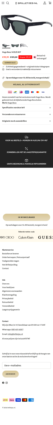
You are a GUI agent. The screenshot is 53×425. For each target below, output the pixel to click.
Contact (5, 268)
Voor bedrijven (8, 287)
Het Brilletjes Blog (9, 265)
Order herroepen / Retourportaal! (16, 257)
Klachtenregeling (9, 295)
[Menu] (3, 3)
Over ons (5, 284)
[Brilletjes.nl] (26, 3)
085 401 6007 (17, 329)
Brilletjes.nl (11, 408)
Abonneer (10, 374)
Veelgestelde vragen (10, 261)
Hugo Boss (12, 103)
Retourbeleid (7, 302)
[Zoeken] (9, 3)
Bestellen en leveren (10, 254)
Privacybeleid (7, 298)
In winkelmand (26, 217)
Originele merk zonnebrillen (14, 121)
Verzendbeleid (8, 306)
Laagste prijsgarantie (11, 310)
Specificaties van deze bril (13, 107)
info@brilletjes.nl (15, 334)
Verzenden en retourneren (13, 114)
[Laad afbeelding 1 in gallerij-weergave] (26, 23)
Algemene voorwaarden (12, 291)
